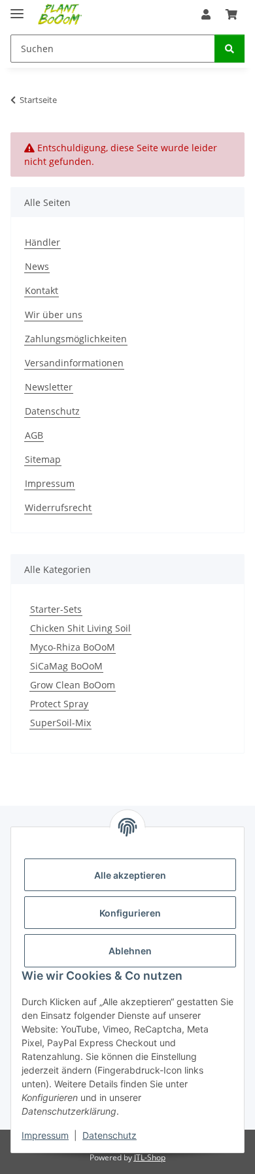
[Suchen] (229, 49)
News (37, 266)
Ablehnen (130, 950)
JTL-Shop (149, 1157)
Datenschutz (109, 1135)
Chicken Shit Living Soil (80, 628)
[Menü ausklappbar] (17, 8)
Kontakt (41, 290)
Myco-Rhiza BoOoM (72, 647)
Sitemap (43, 459)
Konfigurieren (130, 912)
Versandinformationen (74, 363)
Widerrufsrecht (58, 507)
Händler (42, 242)
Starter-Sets (56, 609)
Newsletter (49, 387)
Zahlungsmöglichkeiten (76, 338)
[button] (206, 14)
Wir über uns (53, 314)
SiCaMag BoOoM (66, 666)
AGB (34, 435)
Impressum (45, 1135)
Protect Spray (59, 703)
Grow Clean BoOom (72, 685)
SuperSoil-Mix (60, 722)
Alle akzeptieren (130, 875)
